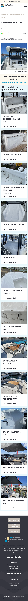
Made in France (14, 585)
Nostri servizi (14, 562)
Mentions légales (16, 596)
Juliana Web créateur (20, 598)
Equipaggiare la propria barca (14, 564)
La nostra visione (14, 581)
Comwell (12, 598)
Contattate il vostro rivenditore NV (14, 82)
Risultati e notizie (14, 576)
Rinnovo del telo (14, 568)
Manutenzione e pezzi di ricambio (14, 570)
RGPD (22, 596)
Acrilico (5, 34)
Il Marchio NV (14, 579)
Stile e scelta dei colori (14, 566)
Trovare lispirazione (14, 573)
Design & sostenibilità (14, 583)
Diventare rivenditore (14, 589)
